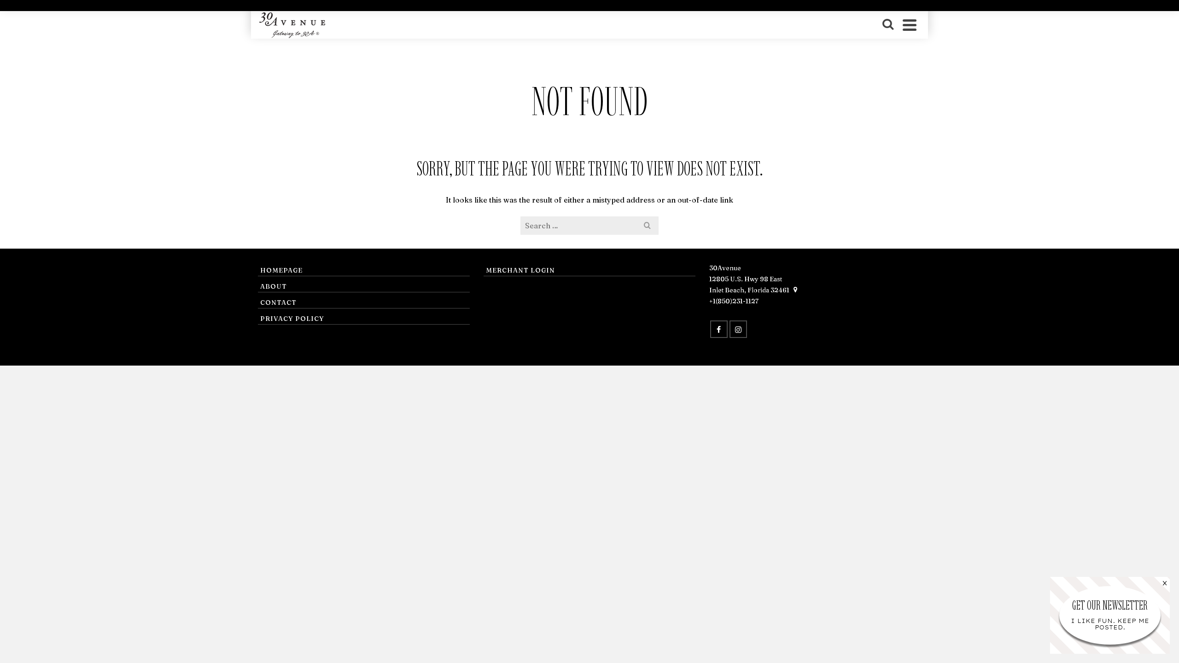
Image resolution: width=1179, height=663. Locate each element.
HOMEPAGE (281, 270)
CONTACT (278, 302)
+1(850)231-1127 (734, 301)
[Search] (888, 25)
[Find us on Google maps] (795, 290)
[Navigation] (909, 25)
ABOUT (273, 286)
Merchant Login (520, 270)
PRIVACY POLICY (292, 318)
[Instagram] (738, 329)
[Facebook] (719, 329)
